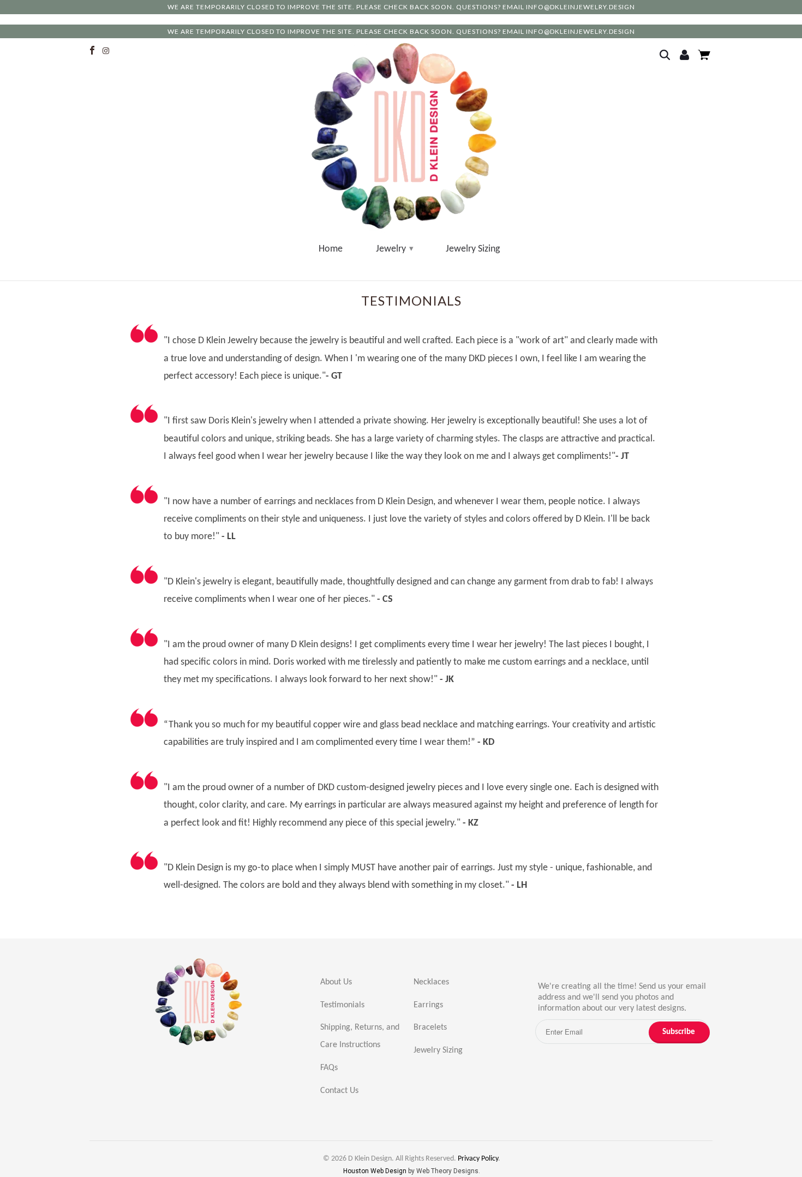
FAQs (329, 1068)
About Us (336, 982)
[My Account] (686, 55)
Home (331, 249)
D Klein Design (370, 1159)
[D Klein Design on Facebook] (93, 50)
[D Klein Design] (404, 137)
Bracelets (430, 1027)
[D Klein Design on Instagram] (108, 50)
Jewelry (394, 249)
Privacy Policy (478, 1159)
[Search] (668, 55)
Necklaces (431, 982)
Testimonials (342, 1005)
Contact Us (339, 1090)
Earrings (428, 1005)
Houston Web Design (375, 1171)
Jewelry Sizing (473, 249)
